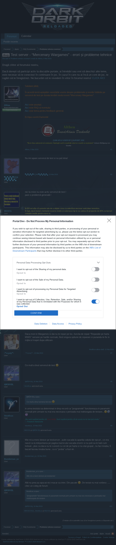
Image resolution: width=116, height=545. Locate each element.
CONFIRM (36, 313)
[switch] (95, 269)
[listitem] (58, 262)
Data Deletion (40, 323)
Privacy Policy (75, 323)
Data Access (58, 323)
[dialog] (58, 272)
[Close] (110, 221)
